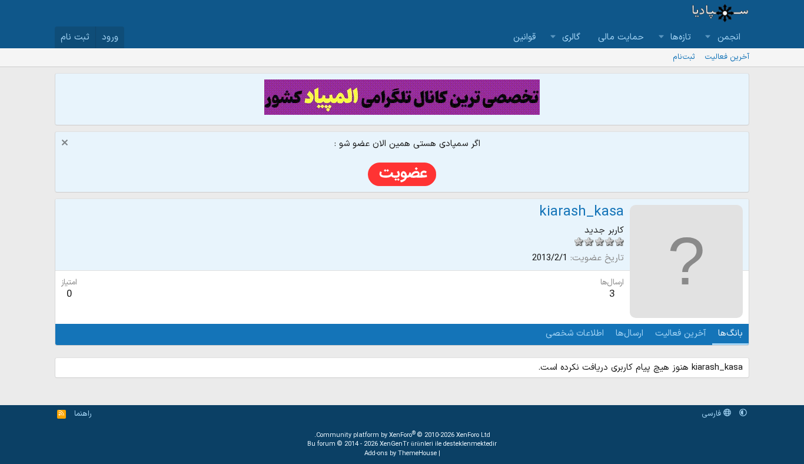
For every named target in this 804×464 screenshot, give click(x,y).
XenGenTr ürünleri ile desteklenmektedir (438, 444)
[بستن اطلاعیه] (66, 144)
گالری (571, 37)
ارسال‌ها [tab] (629, 333)
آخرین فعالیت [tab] (680, 333)
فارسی (712, 414)
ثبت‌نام (684, 57)
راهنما (83, 414)
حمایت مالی (621, 37)
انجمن (728, 37)
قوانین (524, 37)
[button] (708, 37)
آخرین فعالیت (727, 57)
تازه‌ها (680, 37)
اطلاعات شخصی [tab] (575, 333)
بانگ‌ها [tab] (730, 333)
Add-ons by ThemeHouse (400, 454)
